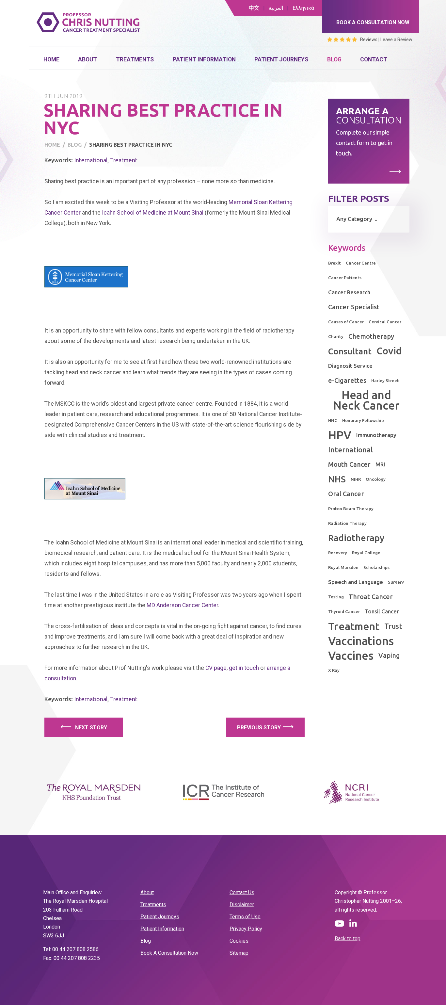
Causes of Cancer (346, 321)
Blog (334, 59)
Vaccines (351, 655)
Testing (336, 596)
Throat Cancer (371, 596)
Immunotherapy (376, 435)
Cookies (239, 940)
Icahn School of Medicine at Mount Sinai (152, 212)
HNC (332, 420)
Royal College (366, 552)
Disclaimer (242, 904)
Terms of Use (245, 916)
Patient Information (204, 59)
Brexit (334, 263)
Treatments (135, 59)
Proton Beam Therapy (351, 508)
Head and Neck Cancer (366, 400)
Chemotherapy (371, 336)
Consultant (350, 351)
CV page (216, 668)
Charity (335, 336)
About (87, 59)
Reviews (368, 39)
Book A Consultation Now (169, 952)
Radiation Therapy (347, 523)
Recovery (337, 552)
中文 (254, 8)
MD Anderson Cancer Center (182, 605)
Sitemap (239, 952)
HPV (339, 435)
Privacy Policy (246, 928)
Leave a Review (396, 39)
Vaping (389, 655)
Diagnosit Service (350, 366)
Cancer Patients (344, 277)
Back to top (347, 938)
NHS (337, 479)
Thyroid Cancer (344, 611)
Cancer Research (349, 292)
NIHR (356, 479)
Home (51, 59)
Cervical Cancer (385, 321)
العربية (276, 8)
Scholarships (376, 567)
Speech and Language (355, 582)
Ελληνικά (303, 8)
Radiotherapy (356, 538)
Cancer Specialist (353, 307)
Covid (389, 351)
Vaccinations (361, 641)
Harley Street (385, 380)
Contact (373, 59)
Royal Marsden (343, 567)
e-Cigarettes (347, 380)
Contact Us (242, 892)
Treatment (123, 160)
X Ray (334, 670)
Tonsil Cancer (382, 611)
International (90, 160)
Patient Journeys (281, 59)
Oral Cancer (346, 493)
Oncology (376, 479)
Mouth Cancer (349, 464)
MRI (380, 464)
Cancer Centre (361, 263)
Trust (393, 626)
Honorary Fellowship (363, 420)
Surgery (396, 582)
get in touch (244, 668)
